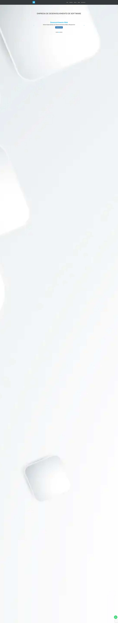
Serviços (75, 2)
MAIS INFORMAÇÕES (59, 27)
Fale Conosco (83, 2)
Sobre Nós (71, 2)
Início (67, 2)
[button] (33, 24)
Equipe (79, 2)
